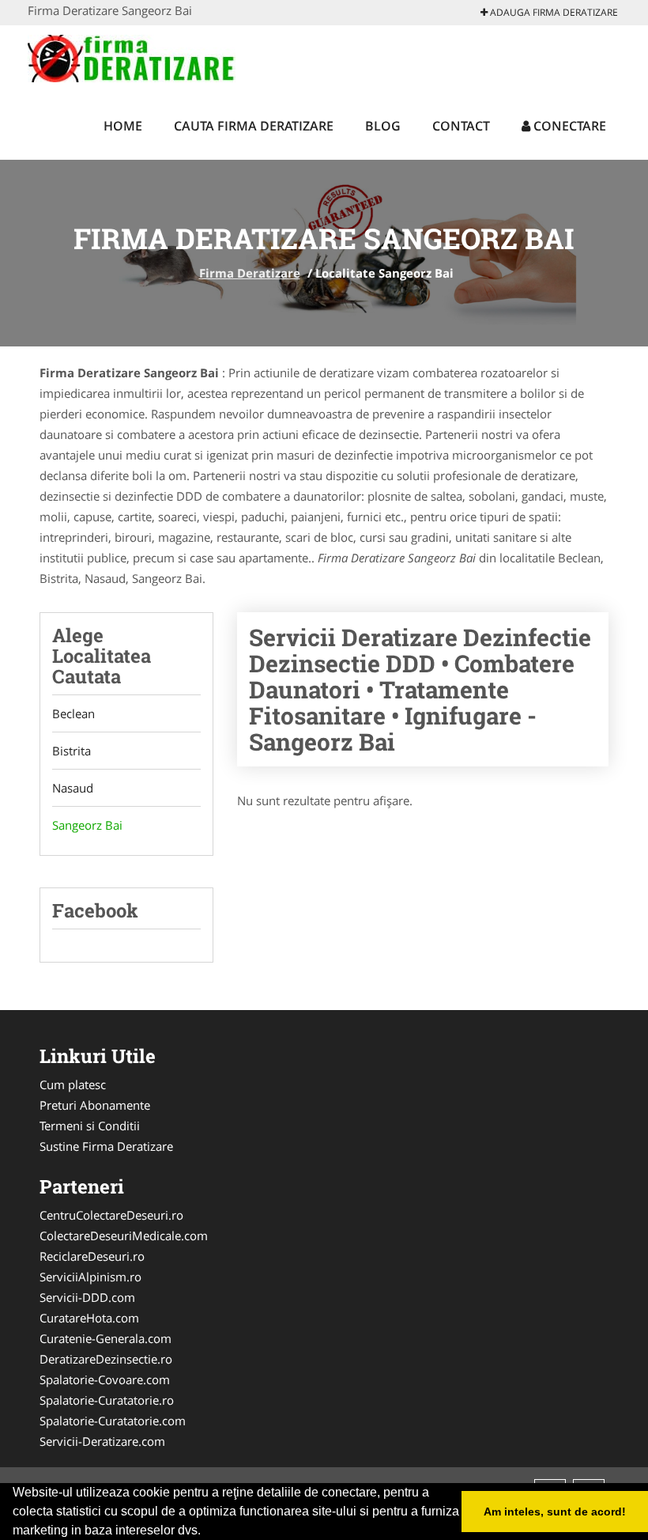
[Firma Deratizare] (131, 57)
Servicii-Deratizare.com (102, 1441)
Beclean (73, 713)
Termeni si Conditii (90, 1125)
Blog (383, 125)
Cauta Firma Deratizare (253, 125)
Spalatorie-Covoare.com (105, 1379)
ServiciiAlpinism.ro (90, 1277)
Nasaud (72, 788)
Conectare (568, 125)
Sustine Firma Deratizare (106, 1146)
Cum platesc (73, 1084)
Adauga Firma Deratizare (553, 12)
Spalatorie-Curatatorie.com (113, 1420)
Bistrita (71, 751)
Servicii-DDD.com (87, 1297)
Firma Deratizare (249, 273)
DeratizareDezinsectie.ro (106, 1359)
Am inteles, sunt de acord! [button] (555, 1511)
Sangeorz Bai (87, 825)
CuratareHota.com (89, 1318)
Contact (461, 125)
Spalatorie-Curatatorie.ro (107, 1400)
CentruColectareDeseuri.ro (111, 1215)
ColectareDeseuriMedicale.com (124, 1235)
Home (123, 125)
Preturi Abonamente (95, 1105)
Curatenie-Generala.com (105, 1338)
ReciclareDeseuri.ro (92, 1256)
